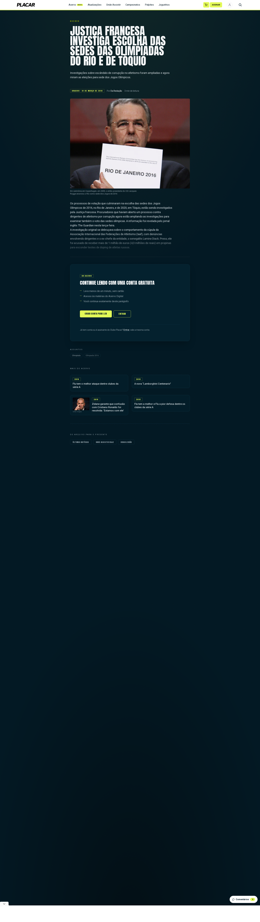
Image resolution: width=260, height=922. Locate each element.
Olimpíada (76, 355)
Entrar (122, 313)
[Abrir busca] (240, 5)
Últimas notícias (81, 442)
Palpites (149, 4)
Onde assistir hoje (105, 442)
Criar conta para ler (96, 313)
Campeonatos (132, 4)
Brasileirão (126, 442)
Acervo (75, 4)
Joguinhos (164, 4)
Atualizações (94, 4)
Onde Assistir (113, 4)
